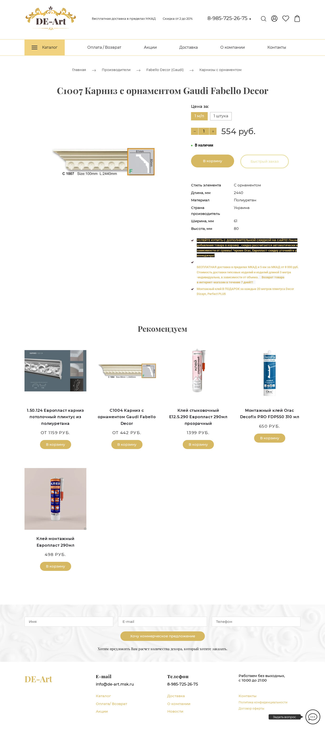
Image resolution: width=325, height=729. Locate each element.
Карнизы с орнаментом (220, 70)
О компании (232, 47)
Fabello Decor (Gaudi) (165, 70)
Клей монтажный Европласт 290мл (55, 541)
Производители (116, 70)
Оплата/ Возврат (111, 703)
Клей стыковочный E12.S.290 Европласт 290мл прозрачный (198, 417)
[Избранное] (285, 18)
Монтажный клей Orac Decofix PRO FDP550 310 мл (269, 413)
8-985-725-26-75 (229, 18)
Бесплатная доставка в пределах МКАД (124, 18)
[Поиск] (263, 18)
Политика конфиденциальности (263, 702)
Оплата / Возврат (104, 47)
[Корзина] (297, 18)
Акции (150, 47)
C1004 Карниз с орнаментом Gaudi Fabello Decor (127, 417)
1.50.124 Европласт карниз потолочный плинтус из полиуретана (55, 417)
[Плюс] (213, 131)
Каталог (103, 696)
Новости (175, 711)
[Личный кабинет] (274, 18)
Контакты (276, 47)
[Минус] (194, 131)
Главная (79, 70)
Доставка (188, 47)
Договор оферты (251, 708)
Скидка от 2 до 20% (178, 18)
